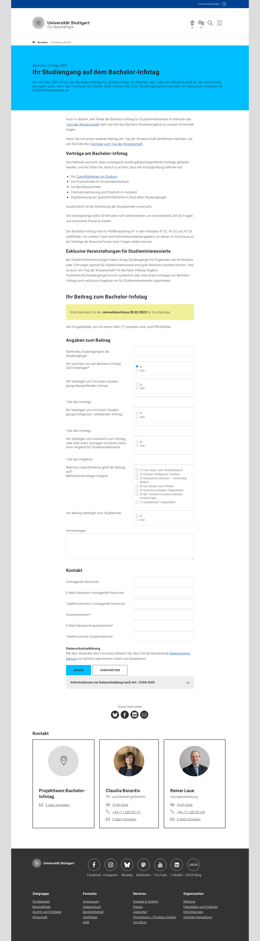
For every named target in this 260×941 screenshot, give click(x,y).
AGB (86, 922)
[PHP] (125, 715)
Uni (209, 3)
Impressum (91, 901)
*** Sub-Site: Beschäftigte (33, 42)
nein (142, 370)
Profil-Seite (120, 804)
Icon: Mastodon (144, 865)
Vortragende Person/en (82, 581)
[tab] (130, 682)
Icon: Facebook (94, 865)
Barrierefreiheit (93, 912)
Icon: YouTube (160, 865)
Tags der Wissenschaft (82, 124)
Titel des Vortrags (78, 402)
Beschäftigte (41, 906)
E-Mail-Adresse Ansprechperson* (89, 625)
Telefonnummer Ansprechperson (89, 636)
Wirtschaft (39, 917)
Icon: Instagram (111, 865)
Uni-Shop (139, 922)
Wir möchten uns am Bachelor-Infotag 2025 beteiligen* (93, 366)
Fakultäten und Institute (200, 906)
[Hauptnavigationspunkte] (219, 22)
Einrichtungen (193, 912)
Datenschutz (92, 906)
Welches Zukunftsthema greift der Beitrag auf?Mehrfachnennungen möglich (95, 471)
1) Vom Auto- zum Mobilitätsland (161, 470)
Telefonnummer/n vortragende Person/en (95, 603)
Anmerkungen (76, 531)
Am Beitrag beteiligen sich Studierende (93, 513)
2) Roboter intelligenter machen (160, 474)
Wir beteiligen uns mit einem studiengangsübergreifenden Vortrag (92, 383)
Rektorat (189, 901)
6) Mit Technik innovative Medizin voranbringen (161, 496)
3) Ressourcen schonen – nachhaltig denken (163, 480)
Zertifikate (90, 917)
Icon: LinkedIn (177, 865)
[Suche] (210, 22)
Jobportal (140, 912)
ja (141, 366)
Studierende (41, 901)
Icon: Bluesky (127, 865)
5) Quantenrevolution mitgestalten (162, 490)
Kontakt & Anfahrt (145, 901)
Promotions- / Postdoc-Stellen (154, 917)
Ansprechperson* (78, 614)
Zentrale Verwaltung (197, 917)
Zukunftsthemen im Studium (96, 176)
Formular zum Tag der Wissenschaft (116, 144)
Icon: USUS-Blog (193, 865)
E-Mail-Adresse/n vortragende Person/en (95, 592)
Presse (138, 906)
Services (43, 42)
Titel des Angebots (79, 459)
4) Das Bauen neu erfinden (157, 486)
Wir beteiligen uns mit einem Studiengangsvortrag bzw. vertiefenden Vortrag (94, 412)
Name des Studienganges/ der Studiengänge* (87, 353)
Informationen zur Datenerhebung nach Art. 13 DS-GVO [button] (112, 682)
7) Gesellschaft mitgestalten (158, 502)
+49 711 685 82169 (191, 812)
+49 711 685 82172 (127, 812)
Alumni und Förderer (47, 912)
